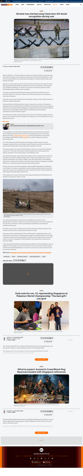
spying (13, 256)
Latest (17, 4)
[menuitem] (17, 5)
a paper (25, 137)
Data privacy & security (22, 256)
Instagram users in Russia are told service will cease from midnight (30, 252)
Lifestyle (39, 4)
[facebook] (41, 67)
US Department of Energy (20, 135)
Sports (62, 4)
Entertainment (30, 4)
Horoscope (47, 4)
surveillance (6, 256)
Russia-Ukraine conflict (35, 256)
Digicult (55, 4)
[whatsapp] (48, 67)
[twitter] (43, 67)
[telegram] (46, 67)
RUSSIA (44, 256)
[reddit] (50, 67)
